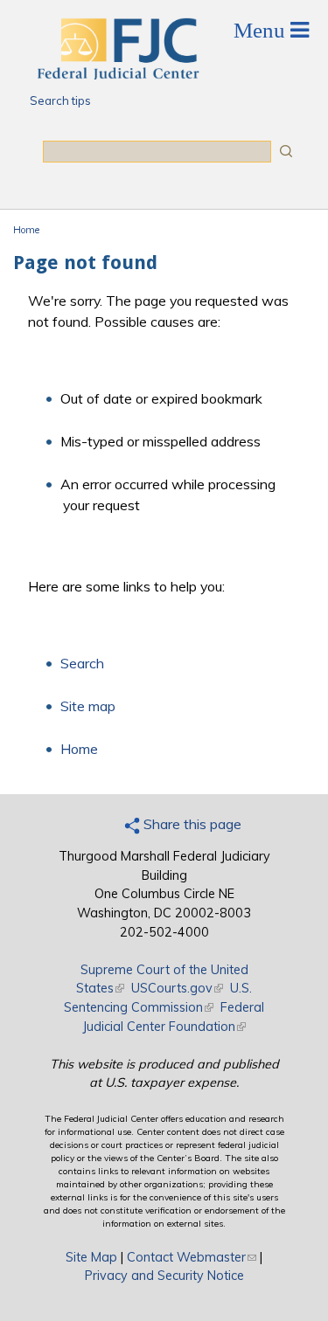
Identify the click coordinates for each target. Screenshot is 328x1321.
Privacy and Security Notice (164, 1275)
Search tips (60, 100)
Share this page (190, 824)
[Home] (117, 74)
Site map (87, 706)
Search (82, 663)
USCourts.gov (177, 988)
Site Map (91, 1257)
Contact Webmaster (191, 1257)
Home (26, 230)
